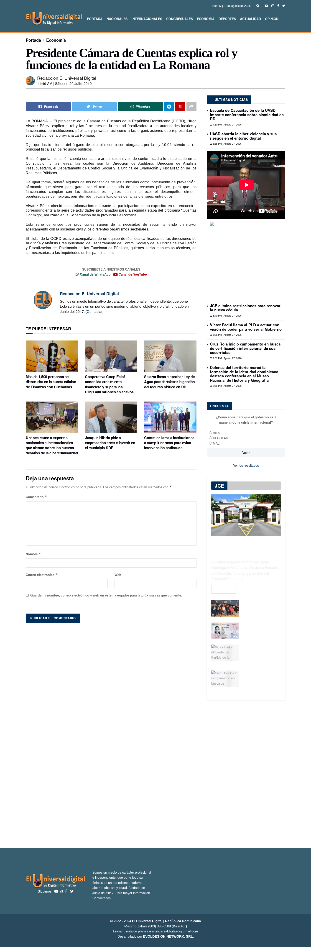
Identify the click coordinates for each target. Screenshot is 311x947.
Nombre (33, 554)
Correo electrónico (42, 574)
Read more (224, 589)
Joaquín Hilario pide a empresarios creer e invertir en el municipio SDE (110, 442)
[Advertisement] (155, 774)
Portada (94, 18)
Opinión (271, 18)
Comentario (36, 496)
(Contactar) (95, 311)
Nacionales (117, 18)
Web (118, 574)
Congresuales (179, 18)
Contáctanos (101, 898)
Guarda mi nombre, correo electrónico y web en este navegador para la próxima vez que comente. (106, 595)
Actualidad (250, 18)
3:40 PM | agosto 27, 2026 (227, 315)
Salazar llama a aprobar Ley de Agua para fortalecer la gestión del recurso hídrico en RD (169, 381)
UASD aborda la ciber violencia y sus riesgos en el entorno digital (243, 136)
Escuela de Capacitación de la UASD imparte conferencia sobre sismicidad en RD (247, 114)
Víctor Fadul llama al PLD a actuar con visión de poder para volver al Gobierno (246, 327)
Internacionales (147, 18)
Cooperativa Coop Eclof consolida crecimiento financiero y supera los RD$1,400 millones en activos (109, 384)
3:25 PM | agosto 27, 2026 (227, 334)
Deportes (227, 18)
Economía (205, 18)
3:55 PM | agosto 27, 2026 (227, 143)
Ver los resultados (246, 465)
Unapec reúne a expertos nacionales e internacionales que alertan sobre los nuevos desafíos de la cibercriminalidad (52, 445)
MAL (216, 443)
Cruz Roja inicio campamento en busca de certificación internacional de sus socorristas (245, 348)
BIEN (216, 433)
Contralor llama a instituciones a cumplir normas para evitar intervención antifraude (169, 442)
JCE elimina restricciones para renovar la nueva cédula (245, 307)
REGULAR (220, 438)
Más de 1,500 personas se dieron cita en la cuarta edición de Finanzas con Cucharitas (51, 381)
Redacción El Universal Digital (66, 78)
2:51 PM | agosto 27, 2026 (227, 358)
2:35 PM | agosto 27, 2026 (227, 385)
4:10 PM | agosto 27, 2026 (227, 124)
